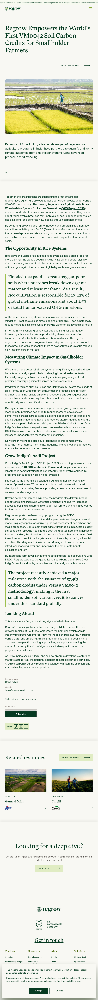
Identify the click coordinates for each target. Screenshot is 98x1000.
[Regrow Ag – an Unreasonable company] (54, 924)
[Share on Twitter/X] (26, 726)
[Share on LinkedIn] (21, 726)
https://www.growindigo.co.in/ (19, 690)
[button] (91, 9)
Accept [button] (38, 990)
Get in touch (49, 940)
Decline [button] (59, 990)
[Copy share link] (16, 726)
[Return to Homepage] (49, 909)
